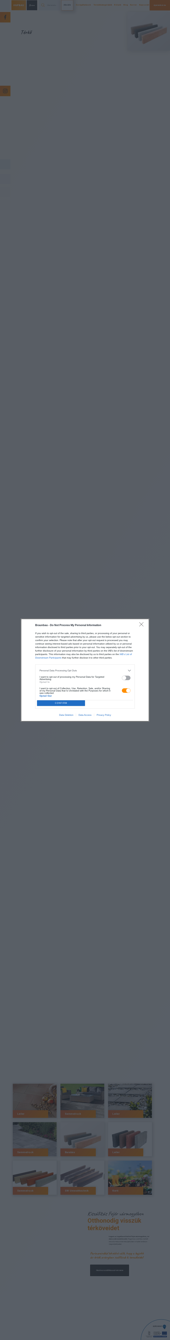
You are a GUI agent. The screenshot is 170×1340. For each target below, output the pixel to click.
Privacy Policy (104, 715)
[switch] (126, 678)
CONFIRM (61, 703)
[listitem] (85, 670)
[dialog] (85, 670)
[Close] (142, 625)
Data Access (85, 715)
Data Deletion (66, 715)
